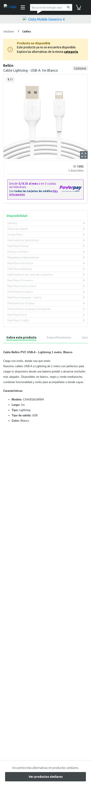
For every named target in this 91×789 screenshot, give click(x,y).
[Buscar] (67, 7)
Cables (26, 31)
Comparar (80, 68)
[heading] (21, 338)
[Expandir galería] (84, 155)
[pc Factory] (11, 7)
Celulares (9, 31)
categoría (71, 51)
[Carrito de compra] (78, 7)
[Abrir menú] (22, 7)
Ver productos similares (46, 776)
